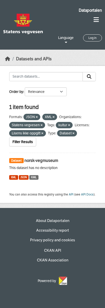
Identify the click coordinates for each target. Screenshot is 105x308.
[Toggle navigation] (96, 20)
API (71, 194)
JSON (23, 177)
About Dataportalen (52, 220)
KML (34, 177)
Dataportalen (90, 10)
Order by (16, 92)
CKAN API (52, 250)
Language (66, 38)
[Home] (7, 59)
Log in (92, 38)
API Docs (87, 194)
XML (13, 177)
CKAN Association (52, 260)
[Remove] (37, 117)
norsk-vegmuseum (41, 160)
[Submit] (89, 76)
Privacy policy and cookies (52, 240)
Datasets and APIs (34, 59)
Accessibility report (52, 230)
